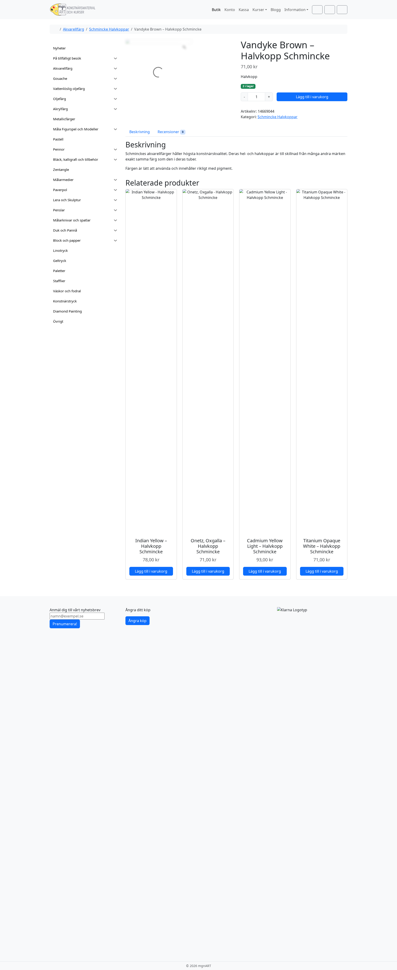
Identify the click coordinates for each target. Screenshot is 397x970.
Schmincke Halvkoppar (109, 29)
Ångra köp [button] (137, 620)
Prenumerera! (65, 623)
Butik (216, 9)
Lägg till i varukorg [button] (151, 571)
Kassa (244, 9)
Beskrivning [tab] (139, 131)
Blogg (276, 9)
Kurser (258, 9)
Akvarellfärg (73, 29)
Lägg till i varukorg (312, 96)
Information (295, 9)
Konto (229, 9)
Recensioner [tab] (171, 131)
